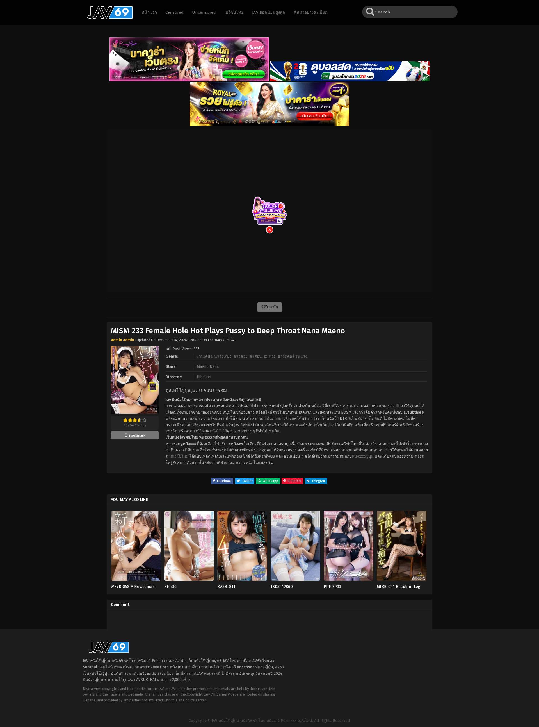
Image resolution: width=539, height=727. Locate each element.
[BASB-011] (242, 547)
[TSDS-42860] (295, 547)
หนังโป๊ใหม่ (178, 456)
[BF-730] (189, 547)
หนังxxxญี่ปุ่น (363, 456)
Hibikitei (204, 377)
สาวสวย (241, 356)
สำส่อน (256, 356)
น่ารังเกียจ (223, 356)
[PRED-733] (348, 547)
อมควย (270, 356)
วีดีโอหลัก (269, 307)
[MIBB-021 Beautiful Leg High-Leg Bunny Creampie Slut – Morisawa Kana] (401, 547)
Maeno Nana (208, 366)
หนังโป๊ (216, 431)
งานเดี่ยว (204, 356)
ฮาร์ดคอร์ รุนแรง (292, 356)
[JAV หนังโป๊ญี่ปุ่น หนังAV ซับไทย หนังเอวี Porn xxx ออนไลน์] (107, 17)
